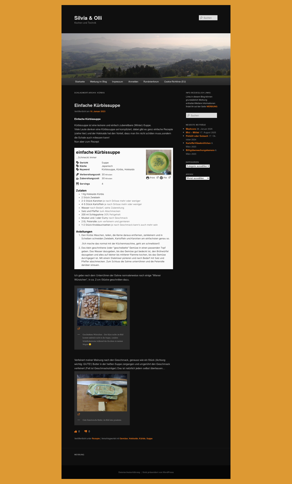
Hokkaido (133, 438)
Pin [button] (165, 177)
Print (152, 177)
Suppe (150, 438)
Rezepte (96, 438)
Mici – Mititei (192, 132)
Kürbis (142, 438)
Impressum (117, 81)
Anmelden (133, 81)
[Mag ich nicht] (86, 431)
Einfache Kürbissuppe (97, 105)
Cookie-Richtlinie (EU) (175, 81)
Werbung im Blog (98, 81)
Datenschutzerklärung (129, 472)
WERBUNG (211, 106)
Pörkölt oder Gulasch (197, 135)
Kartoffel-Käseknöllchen (198, 143)
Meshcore (191, 128)
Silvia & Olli (88, 17)
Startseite (80, 81)
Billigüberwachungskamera (200, 150)
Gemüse (124, 438)
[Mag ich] (76, 431)
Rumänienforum (151, 81)
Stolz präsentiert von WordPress (158, 472)
